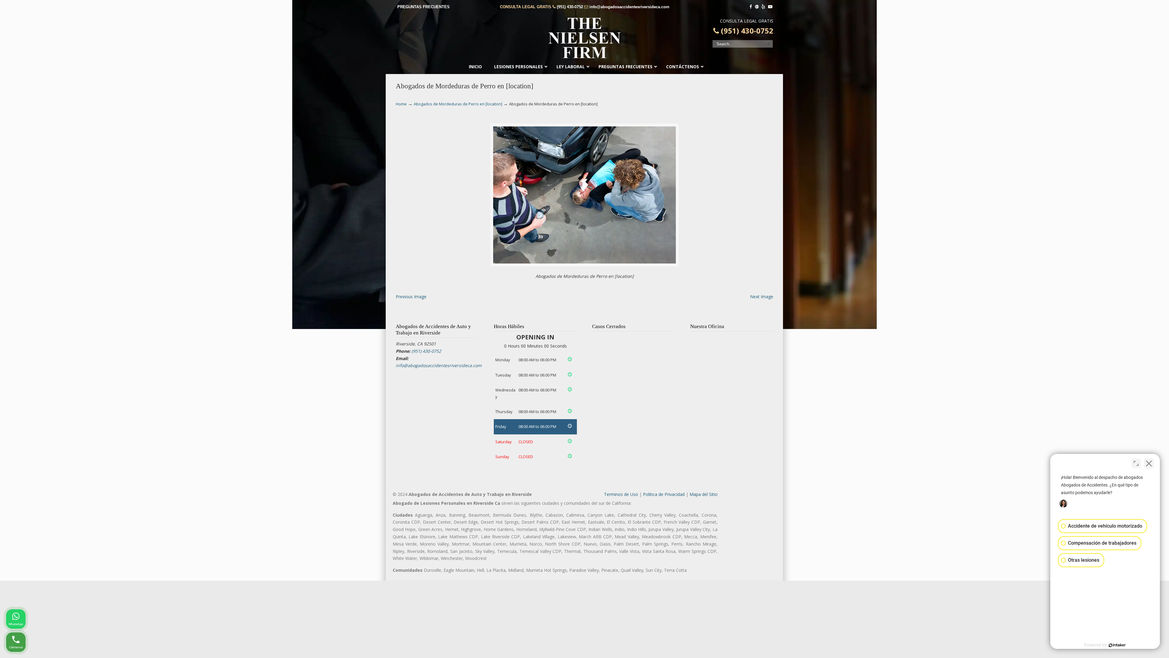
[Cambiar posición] (1136, 463)
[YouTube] (770, 7)
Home (401, 104)
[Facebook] (751, 7)
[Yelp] (763, 7)
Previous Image (411, 296)
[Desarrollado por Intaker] (1117, 645)
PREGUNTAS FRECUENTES (423, 7)
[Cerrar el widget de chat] (1149, 463)
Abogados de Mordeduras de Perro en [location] (458, 104)
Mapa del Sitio (704, 494)
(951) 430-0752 (570, 7)
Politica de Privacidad (664, 494)
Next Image (761, 296)
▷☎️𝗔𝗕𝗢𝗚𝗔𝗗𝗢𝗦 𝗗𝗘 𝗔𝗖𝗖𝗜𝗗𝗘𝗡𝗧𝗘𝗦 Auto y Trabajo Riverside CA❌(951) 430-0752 (584, 38)
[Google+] (757, 7)
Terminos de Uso (621, 494)
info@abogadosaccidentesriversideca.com (629, 7)
